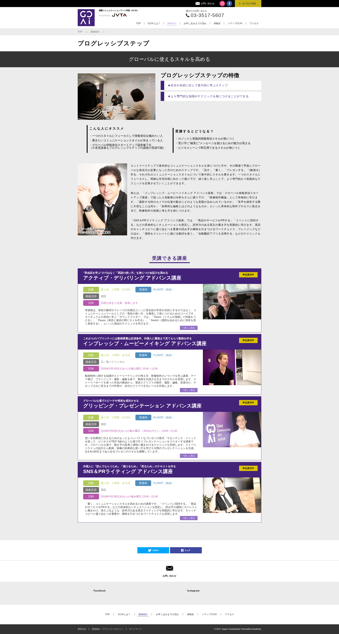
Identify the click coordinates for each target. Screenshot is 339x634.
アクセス (229, 614)
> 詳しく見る (189, 328)
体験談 (190, 614)
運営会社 (82, 629)
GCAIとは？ (124, 614)
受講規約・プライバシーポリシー (107, 629)
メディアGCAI (209, 614)
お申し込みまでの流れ (167, 614)
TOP (80, 32)
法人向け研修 (249, 3)
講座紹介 (95, 32)
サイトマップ (135, 629)
